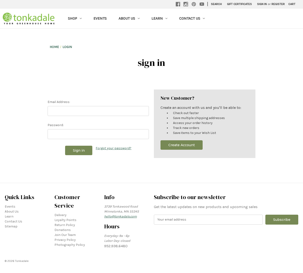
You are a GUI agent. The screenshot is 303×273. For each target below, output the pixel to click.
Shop (72, 18)
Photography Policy (69, 245)
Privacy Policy (65, 240)
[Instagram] (185, 4)
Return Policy (64, 225)
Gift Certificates (239, 4)
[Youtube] (202, 4)
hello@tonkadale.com (120, 216)
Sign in (262, 4)
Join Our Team (65, 235)
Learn (157, 18)
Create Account (181, 145)
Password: (56, 125)
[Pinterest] (194, 4)
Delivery (60, 215)
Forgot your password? (113, 148)
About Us (127, 18)
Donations (62, 230)
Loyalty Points (65, 220)
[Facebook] (178, 4)
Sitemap (11, 226)
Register (278, 4)
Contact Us (189, 18)
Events (100, 18)
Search (216, 4)
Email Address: (59, 102)
